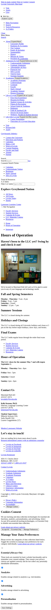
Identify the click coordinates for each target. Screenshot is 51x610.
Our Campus (15, 48)
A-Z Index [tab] (10, 29)
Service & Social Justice (19, 113)
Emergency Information (14, 488)
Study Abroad (15, 89)
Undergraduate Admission (20, 63)
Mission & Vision (17, 56)
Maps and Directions (13, 484)
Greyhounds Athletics (9, 134)
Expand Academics (21, 78)
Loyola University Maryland (11, 4)
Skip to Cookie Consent (26, 2)
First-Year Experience (18, 98)
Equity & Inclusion (17, 50)
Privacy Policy (11, 500)
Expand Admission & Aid (28, 61)
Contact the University (14, 138)
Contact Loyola (7, 467)
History (13, 54)
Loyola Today (11, 198)
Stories (8, 200)
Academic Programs (18, 80)
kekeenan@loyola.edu (9, 410)
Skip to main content (8, 2)
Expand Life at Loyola (24, 95)
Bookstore (9, 171)
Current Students (12, 148)
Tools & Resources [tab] (13, 27)
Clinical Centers (12, 486)
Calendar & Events (13, 215)
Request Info (10, 127)
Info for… (7, 16)
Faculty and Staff (12, 150)
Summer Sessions (17, 76)
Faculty (13, 87)
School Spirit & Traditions (20, 106)
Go (29, 161)
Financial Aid (15, 70)
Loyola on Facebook (13, 444)
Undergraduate (16, 83)
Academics (10, 78)
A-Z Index (10, 479)
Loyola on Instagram (13, 447)
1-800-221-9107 (20, 463)
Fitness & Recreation (18, 104)
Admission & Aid (12, 61)
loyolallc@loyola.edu (9, 399)
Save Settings (7, 608)
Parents (8, 155)
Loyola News (11, 482)
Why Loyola (15, 72)
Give (7, 12)
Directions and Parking (14, 140)
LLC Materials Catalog (14, 217)
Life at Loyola (11, 95)
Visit (7, 8)
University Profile (17, 44)
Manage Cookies (12, 507)
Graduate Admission (18, 65)
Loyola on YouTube (13, 449)
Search (3, 37)
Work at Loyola (11, 146)
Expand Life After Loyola (28, 117)
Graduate (13, 85)
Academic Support (17, 91)
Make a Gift (10, 144)
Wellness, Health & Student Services (24, 115)
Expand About (16, 41)
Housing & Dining (17, 100)
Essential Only (16, 529)
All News (9, 194)
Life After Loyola (12, 117)
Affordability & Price (18, 67)
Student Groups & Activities (21, 102)
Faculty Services (12, 211)
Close (3, 33)
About (8, 41)
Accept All (5, 529)
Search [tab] (8, 25)
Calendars (9, 142)
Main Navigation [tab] (12, 23)
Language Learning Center (11, 204)
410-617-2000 (6, 463)
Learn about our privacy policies (13, 527)
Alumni (8, 152)
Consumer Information (14, 502)
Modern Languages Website (11, 428)
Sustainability (15, 52)
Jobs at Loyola (11, 176)
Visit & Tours (15, 74)
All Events (10, 196)
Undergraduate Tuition (14, 169)
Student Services (12, 213)
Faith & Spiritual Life (18, 110)
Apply (8, 10)
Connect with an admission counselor (30, 440)
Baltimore (14, 108)
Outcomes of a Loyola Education (22, 121)
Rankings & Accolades (19, 46)
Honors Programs (17, 93)
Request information (8, 440)
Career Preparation (17, 119)
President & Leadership (19, 59)
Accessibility (10, 504)
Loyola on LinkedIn (13, 451)
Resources (9, 219)
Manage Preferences (31, 529)
